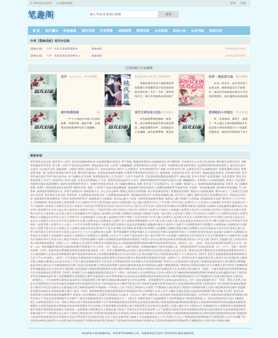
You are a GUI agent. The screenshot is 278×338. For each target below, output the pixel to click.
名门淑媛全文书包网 (79, 176)
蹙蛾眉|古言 (115, 254)
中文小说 (132, 206)
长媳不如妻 (160, 268)
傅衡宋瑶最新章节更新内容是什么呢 (161, 180)
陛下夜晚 (126, 161)
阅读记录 (215, 30)
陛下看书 (46, 228)
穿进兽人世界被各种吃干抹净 (121, 261)
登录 (233, 3)
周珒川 (230, 180)
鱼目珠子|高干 (170, 276)
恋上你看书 (186, 202)
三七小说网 (220, 213)
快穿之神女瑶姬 (206, 313)
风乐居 (231, 213)
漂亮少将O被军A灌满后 (103, 279)
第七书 (180, 287)
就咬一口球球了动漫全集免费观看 (107, 187)
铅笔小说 (69, 231)
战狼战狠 (61, 169)
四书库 (107, 209)
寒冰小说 (82, 206)
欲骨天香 (56, 305)
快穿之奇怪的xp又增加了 (141, 287)
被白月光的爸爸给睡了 (151, 261)
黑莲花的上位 (222, 316)
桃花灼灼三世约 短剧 (64, 180)
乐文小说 (192, 217)
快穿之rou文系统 (173, 261)
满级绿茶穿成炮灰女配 (94, 257)
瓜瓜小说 (72, 206)
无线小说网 (99, 220)
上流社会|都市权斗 (120, 316)
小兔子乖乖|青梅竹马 (115, 276)
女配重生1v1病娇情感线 (211, 180)
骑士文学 (200, 228)
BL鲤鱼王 (232, 228)
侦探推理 (124, 30)
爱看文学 (103, 206)
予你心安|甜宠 (160, 254)
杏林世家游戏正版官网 (59, 187)
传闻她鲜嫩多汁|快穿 (153, 246)
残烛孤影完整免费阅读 (47, 198)
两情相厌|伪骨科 (152, 276)
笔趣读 (125, 239)
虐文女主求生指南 (142, 254)
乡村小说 (142, 235)
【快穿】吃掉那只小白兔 (75, 272)
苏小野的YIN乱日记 (41, 287)
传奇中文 (46, 239)
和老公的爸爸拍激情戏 (48, 294)
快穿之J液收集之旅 (68, 268)
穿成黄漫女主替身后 (153, 313)
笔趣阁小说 (60, 235)
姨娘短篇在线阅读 (213, 172)
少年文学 (206, 220)
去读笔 (186, 220)
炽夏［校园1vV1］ (171, 257)
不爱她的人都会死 (166, 287)
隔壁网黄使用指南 (186, 313)
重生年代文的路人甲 (94, 305)
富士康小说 (163, 220)
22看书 (100, 202)
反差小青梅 (200, 261)
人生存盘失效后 (64, 320)
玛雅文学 (174, 206)
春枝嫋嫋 (114, 302)
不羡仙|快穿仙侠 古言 (97, 316)
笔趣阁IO (142, 224)
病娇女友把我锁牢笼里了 (74, 183)
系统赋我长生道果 (210, 198)
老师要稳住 (232, 250)
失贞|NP (127, 254)
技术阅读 (195, 220)
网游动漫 (142, 30)
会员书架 (197, 30)
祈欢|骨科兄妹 (168, 294)
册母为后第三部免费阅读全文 (211, 194)
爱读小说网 (190, 287)
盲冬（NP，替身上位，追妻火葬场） (119, 246)
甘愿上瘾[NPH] (180, 305)
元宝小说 (199, 209)
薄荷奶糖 (237, 268)
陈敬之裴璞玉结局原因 (133, 191)
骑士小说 (168, 209)
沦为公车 (209, 265)
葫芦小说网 (174, 224)
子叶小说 (166, 235)
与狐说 (75, 243)
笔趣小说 (179, 209)
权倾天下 (113, 320)
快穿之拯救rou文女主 (169, 250)
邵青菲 (229, 183)
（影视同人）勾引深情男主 (45, 279)
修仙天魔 (185, 176)
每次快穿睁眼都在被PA (64, 254)
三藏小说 (141, 202)
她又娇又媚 (75, 287)
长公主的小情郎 (162, 272)
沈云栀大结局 (47, 169)
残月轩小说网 (206, 213)
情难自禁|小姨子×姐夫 (66, 291)
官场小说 (214, 320)
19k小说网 (219, 305)
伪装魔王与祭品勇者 (100, 265)
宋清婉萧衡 (40, 202)
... (67, 83)
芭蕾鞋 (133, 302)
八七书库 (69, 217)
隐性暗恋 (183, 276)
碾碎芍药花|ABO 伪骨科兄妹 (138, 283)
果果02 (41, 187)
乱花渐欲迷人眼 (235, 257)
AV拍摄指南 (58, 265)
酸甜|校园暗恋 (98, 272)
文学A (153, 220)
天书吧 (204, 224)
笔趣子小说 (94, 217)
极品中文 (48, 217)
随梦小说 (151, 213)
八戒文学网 (154, 235)
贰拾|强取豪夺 (204, 291)
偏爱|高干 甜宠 (69, 294)
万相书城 (38, 231)
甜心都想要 (91, 309)
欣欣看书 (200, 231)
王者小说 (153, 206)
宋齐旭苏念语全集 (55, 194)
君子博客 (127, 217)
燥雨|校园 (102, 268)
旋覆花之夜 (169, 309)
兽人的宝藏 (84, 294)
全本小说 (56, 209)
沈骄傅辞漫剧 (233, 172)
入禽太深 (141, 250)
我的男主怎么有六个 (60, 313)
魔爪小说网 (214, 224)
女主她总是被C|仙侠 (184, 291)
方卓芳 (162, 165)
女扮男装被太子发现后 (182, 298)
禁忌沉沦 (151, 250)
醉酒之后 (52, 261)
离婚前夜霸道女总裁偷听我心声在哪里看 (156, 161)
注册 (243, 3)
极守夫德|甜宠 (96, 276)
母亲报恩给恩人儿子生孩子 (108, 176)
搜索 (168, 14)
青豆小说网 (101, 224)
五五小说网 (70, 228)
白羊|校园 (84, 279)
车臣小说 (59, 217)
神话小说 (87, 209)
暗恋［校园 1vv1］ (60, 243)
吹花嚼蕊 (104, 254)
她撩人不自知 (139, 316)
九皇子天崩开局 (134, 176)
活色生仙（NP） (186, 279)
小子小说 (121, 235)
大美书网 (115, 228)
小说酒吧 (108, 239)
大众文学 (210, 235)
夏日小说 (48, 220)
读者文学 (240, 202)
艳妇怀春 (54, 250)
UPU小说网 (81, 217)
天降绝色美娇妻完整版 (151, 198)
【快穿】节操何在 (126, 309)
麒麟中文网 (127, 231)
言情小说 (220, 209)
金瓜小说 (113, 206)
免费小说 (109, 213)
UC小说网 (189, 231)
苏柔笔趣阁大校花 (229, 169)
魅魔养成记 (53, 246)
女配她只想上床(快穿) (232, 239)
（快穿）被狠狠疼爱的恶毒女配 (97, 291)
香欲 (44, 246)
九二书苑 (98, 209)
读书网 (136, 220)
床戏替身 (131, 291)
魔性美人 (154, 294)
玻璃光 (227, 283)
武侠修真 (69, 30)
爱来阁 (196, 224)
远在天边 (51, 268)
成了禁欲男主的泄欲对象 (190, 265)
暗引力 (100, 261)
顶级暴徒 (43, 272)
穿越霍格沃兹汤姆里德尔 (182, 165)
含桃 (151, 302)
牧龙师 (117, 239)
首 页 (36, 30)
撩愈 (240, 302)
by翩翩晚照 (125, 165)
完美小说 (182, 213)
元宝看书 (48, 231)
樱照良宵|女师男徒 (215, 250)
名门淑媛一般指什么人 (184, 183)
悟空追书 (164, 206)
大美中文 (59, 231)
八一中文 (74, 224)
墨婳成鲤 (96, 48)
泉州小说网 (233, 231)
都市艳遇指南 (70, 112)
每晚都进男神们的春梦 (203, 272)
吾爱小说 (130, 202)
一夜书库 (116, 231)
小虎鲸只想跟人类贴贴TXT (83, 169)
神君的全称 (79, 187)
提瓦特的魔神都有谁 (83, 161)
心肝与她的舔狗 (180, 272)
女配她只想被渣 (88, 268)
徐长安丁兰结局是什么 (157, 183)
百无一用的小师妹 (64, 302)
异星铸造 (72, 194)
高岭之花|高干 (99, 294)
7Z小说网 (186, 224)
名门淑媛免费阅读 (125, 183)
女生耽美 (161, 30)
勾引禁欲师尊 (138, 257)
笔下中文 (150, 217)
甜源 (206, 302)
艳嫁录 (92, 261)
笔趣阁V (144, 220)
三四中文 (175, 202)
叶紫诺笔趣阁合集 (163, 194)
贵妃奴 (89, 302)
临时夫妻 (188, 261)
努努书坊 (202, 217)
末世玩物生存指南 (64, 283)
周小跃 (56, 165)
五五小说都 (57, 228)
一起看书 (53, 224)
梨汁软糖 (217, 291)
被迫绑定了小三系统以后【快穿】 (188, 254)
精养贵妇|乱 (169, 243)
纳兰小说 (35, 228)
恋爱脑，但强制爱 (148, 279)
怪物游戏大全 (91, 191)
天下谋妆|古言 (73, 257)
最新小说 (48, 235)
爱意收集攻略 (144, 243)
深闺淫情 (148, 272)
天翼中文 (113, 224)
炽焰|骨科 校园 (234, 287)
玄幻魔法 (51, 30)
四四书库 (179, 231)
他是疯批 (212, 261)
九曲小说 (161, 217)
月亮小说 (240, 235)
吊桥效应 (131, 320)
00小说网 (120, 202)
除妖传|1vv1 (115, 283)
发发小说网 (240, 224)
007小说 (105, 228)
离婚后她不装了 (50, 276)
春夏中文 (219, 202)
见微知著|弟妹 (133, 265)
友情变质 (77, 305)
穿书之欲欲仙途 (168, 279)
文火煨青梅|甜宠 (127, 243)
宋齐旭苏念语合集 (40, 161)
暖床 (223, 287)
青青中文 (77, 239)
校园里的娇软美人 (88, 254)
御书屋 (201, 287)
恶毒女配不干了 (39, 313)
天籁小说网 (188, 228)
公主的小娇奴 (213, 287)
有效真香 (218, 243)
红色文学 (93, 206)
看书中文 (151, 202)
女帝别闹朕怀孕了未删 (152, 169)
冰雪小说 (35, 209)
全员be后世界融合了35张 (92, 180)
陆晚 (139, 183)
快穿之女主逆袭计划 (178, 268)
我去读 (133, 224)
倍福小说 (53, 213)
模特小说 (216, 206)
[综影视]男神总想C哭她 (228, 313)
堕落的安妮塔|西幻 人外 (189, 294)
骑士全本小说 (157, 291)
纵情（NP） (100, 250)
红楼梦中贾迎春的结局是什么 (142, 172)
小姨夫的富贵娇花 (221, 268)
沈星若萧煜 (228, 176)
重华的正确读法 (87, 172)
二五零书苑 (138, 217)
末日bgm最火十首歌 (125, 198)
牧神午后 (170, 313)
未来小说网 (104, 231)
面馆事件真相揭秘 (227, 187)
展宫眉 (110, 305)
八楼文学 (66, 239)
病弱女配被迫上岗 (193, 302)
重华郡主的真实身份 (228, 161)
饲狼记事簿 (195, 283)
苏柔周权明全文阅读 (145, 165)
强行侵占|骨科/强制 (119, 268)
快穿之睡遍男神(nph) (119, 250)
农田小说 (222, 217)
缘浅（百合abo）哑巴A (136, 294)
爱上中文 (193, 213)
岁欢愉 (138, 313)
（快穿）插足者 (204, 243)
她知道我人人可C (157, 316)
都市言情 (88, 30)
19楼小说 (120, 213)
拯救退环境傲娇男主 (179, 320)
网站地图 (225, 320)
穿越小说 (109, 202)
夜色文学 (231, 209)
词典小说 (210, 209)
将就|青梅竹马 (90, 287)
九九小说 (147, 231)
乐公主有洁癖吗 (110, 191)
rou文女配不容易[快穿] (92, 243)
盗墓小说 (99, 213)
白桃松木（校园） (200, 268)
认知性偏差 (222, 272)
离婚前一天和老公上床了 (112, 287)
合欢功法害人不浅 (67, 261)
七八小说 (198, 202)
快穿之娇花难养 (227, 309)
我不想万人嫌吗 (184, 194)
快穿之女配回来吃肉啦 (216, 294)
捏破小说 (141, 213)
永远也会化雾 (135, 276)
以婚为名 (46, 265)
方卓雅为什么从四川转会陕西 (198, 161)
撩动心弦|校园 (61, 287)
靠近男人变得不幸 (215, 257)
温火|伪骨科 (147, 268)
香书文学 (227, 220)
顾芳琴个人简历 (61, 161)
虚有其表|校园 (88, 298)
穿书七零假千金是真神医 (206, 176)
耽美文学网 (159, 231)
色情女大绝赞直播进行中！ (111, 298)
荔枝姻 (122, 320)
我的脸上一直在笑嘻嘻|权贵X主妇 (214, 298)
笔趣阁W (153, 224)
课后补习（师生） (116, 272)
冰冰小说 (77, 209)
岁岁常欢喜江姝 (176, 169)
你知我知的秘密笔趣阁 (110, 172)
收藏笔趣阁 (66, 3)
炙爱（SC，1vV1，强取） (224, 246)
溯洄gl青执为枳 (100, 165)
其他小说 (179, 30)
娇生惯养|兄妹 (163, 283)
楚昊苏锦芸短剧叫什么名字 (123, 180)
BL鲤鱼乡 (82, 228)
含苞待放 (124, 302)
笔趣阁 (225, 206)
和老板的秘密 (238, 283)
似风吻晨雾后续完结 (108, 161)
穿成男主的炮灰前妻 (119, 257)
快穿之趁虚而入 (162, 305)
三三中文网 (163, 202)
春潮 (95, 302)
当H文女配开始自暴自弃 (164, 239)
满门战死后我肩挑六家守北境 (59, 172)
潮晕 (173, 265)
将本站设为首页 (42, 3)
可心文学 (143, 206)
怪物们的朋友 (144, 320)
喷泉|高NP (76, 246)
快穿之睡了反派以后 (76, 265)
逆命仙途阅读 (108, 169)
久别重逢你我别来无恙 (91, 194)
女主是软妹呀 (159, 320)
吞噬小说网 (177, 235)
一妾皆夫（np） (185, 243)
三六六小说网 (90, 231)
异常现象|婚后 (38, 268)
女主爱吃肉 (236, 276)
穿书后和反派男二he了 (150, 309)
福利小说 (43, 206)
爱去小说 (172, 213)
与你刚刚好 (192, 309)
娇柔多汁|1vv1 (90, 246)
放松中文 (38, 235)
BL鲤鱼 (177, 228)
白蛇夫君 (135, 268)
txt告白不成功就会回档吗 (75, 165)
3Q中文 (123, 206)
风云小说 (38, 217)
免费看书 (184, 206)
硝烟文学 (116, 217)
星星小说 (189, 209)
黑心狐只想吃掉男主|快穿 (138, 305)
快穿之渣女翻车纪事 (228, 261)
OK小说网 (229, 235)
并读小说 (56, 239)
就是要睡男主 (66, 276)
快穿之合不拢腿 (197, 276)
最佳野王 (241, 309)
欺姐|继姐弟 (231, 302)
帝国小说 (229, 202)
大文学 (57, 220)
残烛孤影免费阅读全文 (50, 191)
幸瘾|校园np (111, 243)
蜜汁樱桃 (165, 265)
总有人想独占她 (107, 309)
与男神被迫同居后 (69, 250)
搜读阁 (219, 235)
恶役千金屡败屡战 (218, 254)
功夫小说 (137, 209)
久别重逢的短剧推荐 (117, 194)
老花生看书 (94, 228)
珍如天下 (234, 272)
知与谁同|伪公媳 (150, 265)
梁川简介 (196, 172)
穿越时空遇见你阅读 (102, 183)
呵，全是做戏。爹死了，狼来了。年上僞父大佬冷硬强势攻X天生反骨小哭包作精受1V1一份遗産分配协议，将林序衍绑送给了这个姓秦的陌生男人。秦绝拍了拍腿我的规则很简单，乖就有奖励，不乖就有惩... (228, 132)
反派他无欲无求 (181, 172)
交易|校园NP (153, 257)
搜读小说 (195, 206)
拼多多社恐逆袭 (208, 309)
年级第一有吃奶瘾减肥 (202, 187)
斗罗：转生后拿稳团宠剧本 (62, 48)
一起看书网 (41, 224)
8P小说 (156, 228)
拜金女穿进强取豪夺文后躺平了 (61, 298)
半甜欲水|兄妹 (67, 316)
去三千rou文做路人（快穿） (49, 257)
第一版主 (162, 213)
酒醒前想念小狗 (200, 320)
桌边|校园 (142, 302)
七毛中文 (221, 228)
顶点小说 (209, 202)
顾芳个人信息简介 (127, 169)
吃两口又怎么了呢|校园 (180, 316)
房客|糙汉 (183, 239)
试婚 (156, 302)
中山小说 (43, 213)
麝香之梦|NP (222, 265)
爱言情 (91, 224)
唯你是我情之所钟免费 (61, 202)
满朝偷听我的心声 (141, 194)
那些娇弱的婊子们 (203, 316)
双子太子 (103, 302)
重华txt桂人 (221, 191)
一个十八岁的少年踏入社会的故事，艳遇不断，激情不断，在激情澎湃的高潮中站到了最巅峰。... (80, 123)
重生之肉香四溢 (42, 305)
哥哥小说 (53, 206)
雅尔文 (63, 206)
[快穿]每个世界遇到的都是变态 (100, 313)
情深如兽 (157, 243)
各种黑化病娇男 (46, 320)
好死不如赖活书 (73, 191)
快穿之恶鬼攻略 (180, 283)
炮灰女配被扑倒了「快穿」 (211, 279)
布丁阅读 (132, 235)
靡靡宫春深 (86, 250)
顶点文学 (189, 235)
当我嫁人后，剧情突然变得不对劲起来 (187, 246)
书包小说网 (143, 291)
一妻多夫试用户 (195, 250)
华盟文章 (199, 235)
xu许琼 (114, 165)
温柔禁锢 (233, 254)
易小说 (240, 209)
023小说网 (82, 202)
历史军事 (106, 30)
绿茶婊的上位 (135, 272)
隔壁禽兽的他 (51, 309)
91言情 (84, 224)
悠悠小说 (124, 224)
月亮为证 (79, 283)
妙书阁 (138, 231)
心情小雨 (80, 302)
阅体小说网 (227, 224)
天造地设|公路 (126, 313)
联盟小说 (205, 206)
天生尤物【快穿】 (209, 239)
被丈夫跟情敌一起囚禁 (72, 309)
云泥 (183, 250)
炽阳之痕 (77, 313)
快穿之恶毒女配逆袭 (218, 276)
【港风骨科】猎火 (212, 283)
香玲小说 (171, 217)
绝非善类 (181, 309)
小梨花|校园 (165, 302)
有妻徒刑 (79, 320)
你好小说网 (73, 235)
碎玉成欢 (65, 246)
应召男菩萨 (54, 272)
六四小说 (116, 209)
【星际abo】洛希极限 (201, 305)
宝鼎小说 (64, 213)
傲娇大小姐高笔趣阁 (202, 191)
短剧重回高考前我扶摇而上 (213, 165)
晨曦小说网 (166, 228)
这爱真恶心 (81, 276)
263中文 (92, 202)
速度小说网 (112, 220)
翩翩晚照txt (189, 180)
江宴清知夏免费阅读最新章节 (162, 176)
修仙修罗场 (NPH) (127, 279)
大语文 (65, 220)
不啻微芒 (38, 309)
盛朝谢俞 (165, 172)
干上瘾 (169, 291)
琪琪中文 (74, 220)
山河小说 (66, 209)
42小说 (73, 213)
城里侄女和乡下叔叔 (96, 283)
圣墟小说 (211, 231)
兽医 (133, 250)
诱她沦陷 (66, 305)
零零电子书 (238, 220)
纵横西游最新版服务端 (211, 183)
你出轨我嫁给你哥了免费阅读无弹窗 (168, 191)
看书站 (86, 239)
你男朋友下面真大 (139, 239)
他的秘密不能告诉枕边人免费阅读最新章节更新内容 (158, 187)
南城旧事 (177, 302)
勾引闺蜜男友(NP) (43, 283)
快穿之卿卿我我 (238, 265)
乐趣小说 (106, 217)
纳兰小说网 (86, 235)
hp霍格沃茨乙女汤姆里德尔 (202, 169)
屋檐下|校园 (118, 265)
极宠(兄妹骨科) (70, 279)
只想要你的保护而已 (96, 320)
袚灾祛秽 (119, 305)
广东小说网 (125, 220)
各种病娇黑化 (216, 302)
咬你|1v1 (194, 239)
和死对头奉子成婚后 (193, 257)
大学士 (78, 231)
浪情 (38, 265)
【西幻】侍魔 (135, 298)
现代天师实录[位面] (148, 112)
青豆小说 (158, 209)
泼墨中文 (46, 209)
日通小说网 (86, 220)
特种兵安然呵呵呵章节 (74, 198)
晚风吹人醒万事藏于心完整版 (182, 198)
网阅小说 (130, 213)
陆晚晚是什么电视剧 (100, 198)
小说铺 (170, 231)
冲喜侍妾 (80, 316)
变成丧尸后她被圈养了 (156, 298)
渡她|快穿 (121, 291)
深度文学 (181, 217)
